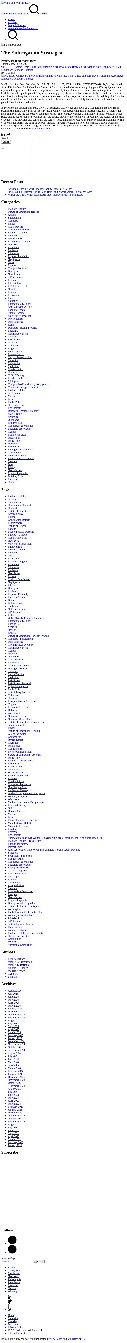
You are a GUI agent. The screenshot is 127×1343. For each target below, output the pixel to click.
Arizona (12, 214)
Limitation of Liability (19, 303)
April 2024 (13, 1065)
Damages (13, 271)
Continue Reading (41, 128)
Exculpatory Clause (18, 867)
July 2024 (13, 1056)
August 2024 (14, 1053)
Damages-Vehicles (17, 668)
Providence (14, 1282)
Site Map (12, 1321)
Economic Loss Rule (19, 241)
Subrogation (14, 217)
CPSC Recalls (15, 226)
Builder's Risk (15, 422)
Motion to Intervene (18, 826)
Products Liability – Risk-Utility (24, 840)
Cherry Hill (14, 1270)
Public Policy (15, 402)
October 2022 (15, 1118)
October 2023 (15, 1082)
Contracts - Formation (19, 784)
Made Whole (14, 440)
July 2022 (13, 1127)
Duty (10, 464)
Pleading (12, 829)
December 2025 (16, 1011)
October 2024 (15, 1047)
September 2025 (16, 1017)
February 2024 (15, 1071)
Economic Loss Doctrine (21, 531)
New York (13, 244)
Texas (11, 262)
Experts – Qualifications (20, 760)
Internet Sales (15, 846)
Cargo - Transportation (20, 357)
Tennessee (13, 372)
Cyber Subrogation (18, 686)
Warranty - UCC (16, 301)
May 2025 (13, 1026)
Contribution (14, 938)
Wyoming (13, 416)
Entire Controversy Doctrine (23, 820)
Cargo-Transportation (19, 936)
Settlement (13, 446)
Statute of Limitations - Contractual (26, 722)
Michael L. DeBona (18, 964)
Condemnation (15, 369)
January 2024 (15, 1074)
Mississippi (14, 437)
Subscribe (13, 1318)
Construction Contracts (20, 505)
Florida (11, 223)
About (11, 19)
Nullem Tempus (16, 609)
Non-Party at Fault (17, 787)
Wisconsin (13, 799)
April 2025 (13, 1029)
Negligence (14, 259)
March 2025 (14, 1032)
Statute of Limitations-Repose (23, 211)
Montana (12, 461)
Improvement (15, 546)
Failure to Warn (16, 603)
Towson (12, 1288)
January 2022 (15, 1145)
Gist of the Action (17, 733)
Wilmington (14, 1291)
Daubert (12, 600)
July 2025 (13, 1023)
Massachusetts (15, 321)
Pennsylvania (15, 238)
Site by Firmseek (16, 1333)
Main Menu (22, 13)
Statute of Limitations (19, 511)
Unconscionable (16, 811)
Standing (12, 879)
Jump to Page (8, 1258)
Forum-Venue (15, 927)
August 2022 (14, 1124)
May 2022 (13, 1133)
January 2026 (15, 1008)
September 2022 (16, 1121)
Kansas (12, 292)
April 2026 (13, 1002)
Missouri (12, 396)
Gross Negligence (17, 870)
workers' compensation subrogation (26, 793)
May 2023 (13, 1097)
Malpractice (14, 363)
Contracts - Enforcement (20, 638)
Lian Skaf (13, 976)
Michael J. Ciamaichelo (20, 961)
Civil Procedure (16, 405)
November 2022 (16, 1115)
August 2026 (14, 990)
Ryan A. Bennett (16, 958)
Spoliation (13, 366)
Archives (12, 22)
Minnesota (13, 253)
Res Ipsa (12, 894)
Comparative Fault (17, 268)
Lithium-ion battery (18, 843)
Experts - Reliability (18, 256)
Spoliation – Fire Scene (20, 855)
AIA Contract (15, 612)
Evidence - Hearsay (18, 790)
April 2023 (13, 1100)
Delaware (13, 443)
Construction (14, 452)
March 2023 (14, 1103)
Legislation (14, 295)
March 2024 (14, 1068)
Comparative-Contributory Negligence (28, 384)
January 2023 (15, 1109)
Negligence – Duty (18, 716)
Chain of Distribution (19, 579)
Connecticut (14, 736)
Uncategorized (15, 318)
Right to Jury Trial (17, 286)
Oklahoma (13, 419)
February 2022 (15, 1142)
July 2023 (13, 1091)
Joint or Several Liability (21, 458)
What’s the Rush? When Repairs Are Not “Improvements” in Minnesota (45, 194)
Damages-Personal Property (22, 327)
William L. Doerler (18, 967)
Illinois (11, 298)
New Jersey (14, 274)
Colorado (13, 345)
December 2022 (16, 1112)
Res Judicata (14, 407)
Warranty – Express (18, 930)
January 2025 (15, 1038)
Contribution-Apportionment (23, 387)
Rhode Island (15, 378)
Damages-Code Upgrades (21, 903)
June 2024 (13, 1059)
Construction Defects (19, 229)
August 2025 (14, 1020)
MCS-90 (12, 941)
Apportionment (16, 725)
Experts (12, 265)
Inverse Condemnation (20, 751)
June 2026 (13, 996)
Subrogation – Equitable (20, 449)
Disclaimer (13, 1324)
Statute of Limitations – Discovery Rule (28, 635)
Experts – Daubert (17, 232)
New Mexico (15, 470)
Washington (14, 909)
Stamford (13, 1285)
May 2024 (13, 1062)
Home (11, 1315)
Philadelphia (14, 1279)
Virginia (12, 348)
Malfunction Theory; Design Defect (26, 802)
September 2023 (16, 1085)
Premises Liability (17, 455)
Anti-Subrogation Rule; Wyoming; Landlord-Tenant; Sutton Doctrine (44, 849)
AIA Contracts (15, 277)
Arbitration (13, 247)
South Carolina (16, 351)
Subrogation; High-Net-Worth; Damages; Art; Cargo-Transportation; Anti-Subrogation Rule (56, 837)
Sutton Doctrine (16, 312)
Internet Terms (15, 283)
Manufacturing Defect (19, 823)
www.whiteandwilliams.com (23, 28)
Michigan (13, 381)
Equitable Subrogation (19, 428)
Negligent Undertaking (20, 719)
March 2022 (14, 1139)
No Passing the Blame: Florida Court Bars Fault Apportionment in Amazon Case (50, 191)
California (13, 336)
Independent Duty (17, 805)
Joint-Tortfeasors (16, 918)
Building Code (15, 476)
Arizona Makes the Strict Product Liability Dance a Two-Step (40, 188)
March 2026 (14, 1005)
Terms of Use (79, 1338)
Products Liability (17, 208)
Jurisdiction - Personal (19, 683)
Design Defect (15, 739)
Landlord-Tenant (16, 309)
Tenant (11, 482)
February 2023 (15, 1106)
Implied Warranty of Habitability (25, 912)
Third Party (14, 882)
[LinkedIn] (12, 1243)
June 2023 (13, 1094)
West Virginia (15, 413)
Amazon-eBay (15, 513)
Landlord (13, 479)
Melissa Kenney (16, 970)
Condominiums (16, 781)
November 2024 (16, 1044)
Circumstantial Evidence (20, 644)
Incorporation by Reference (22, 701)
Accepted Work (16, 885)
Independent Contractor (20, 891)
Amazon (12, 778)
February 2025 (15, 1035)
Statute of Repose (17, 525)
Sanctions (13, 852)
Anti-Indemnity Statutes (20, 924)
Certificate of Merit (18, 333)
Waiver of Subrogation (20, 315)
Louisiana (13, 330)
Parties (11, 399)
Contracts (13, 220)
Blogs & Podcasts (17, 25)
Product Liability (16, 390)
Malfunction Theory (18, 665)
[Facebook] (12, 1252)
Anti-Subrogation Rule (20, 306)
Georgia (12, 431)
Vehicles (12, 626)
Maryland (13, 342)
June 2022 (13, 1130)
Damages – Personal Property (23, 410)
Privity (11, 467)
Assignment (14, 393)
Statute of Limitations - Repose (24, 906)
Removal (12, 832)
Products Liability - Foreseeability (25, 933)
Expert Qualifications (19, 775)
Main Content (8, 13)
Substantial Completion (20, 944)
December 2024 (16, 1041)
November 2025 (16, 1014)
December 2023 (16, 1077)
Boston (11, 1267)
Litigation (13, 235)
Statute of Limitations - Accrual (24, 754)
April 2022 (13, 1136)
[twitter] (10, 1301)
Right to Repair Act (18, 473)
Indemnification (16, 354)
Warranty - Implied (18, 796)
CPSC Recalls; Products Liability (25, 618)
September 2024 (16, 1050)
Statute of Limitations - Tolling (24, 730)
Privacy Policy (15, 1327)
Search (4, 138)
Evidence (13, 250)
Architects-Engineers (19, 561)
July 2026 (13, 993)
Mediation (13, 677)
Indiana (12, 280)
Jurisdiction (14, 339)
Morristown (14, 1273)
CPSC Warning (16, 375)
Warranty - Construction (20, 915)
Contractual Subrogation (20, 425)
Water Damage (15, 772)
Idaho (11, 324)
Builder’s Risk (15, 858)
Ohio (10, 808)
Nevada (12, 289)
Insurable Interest (17, 434)
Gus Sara (10, 72)
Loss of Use (14, 623)
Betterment (13, 564)
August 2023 (14, 1088)
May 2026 (13, 999)
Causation (13, 360)
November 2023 (16, 1079)
